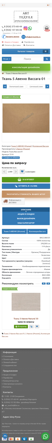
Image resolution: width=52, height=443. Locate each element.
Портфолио (29, 42)
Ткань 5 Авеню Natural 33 (26, 318)
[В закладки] (22, 171)
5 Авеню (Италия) (32, 334)
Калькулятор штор (11, 381)
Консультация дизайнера (26, 67)
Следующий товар (36, 86)
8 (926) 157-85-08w (12, 402)
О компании (8, 356)
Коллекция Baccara (41, 146)
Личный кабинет (10, 362)
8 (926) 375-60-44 (11, 399)
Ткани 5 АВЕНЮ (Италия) (21, 146)
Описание (26, 210)
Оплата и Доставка (13, 45)
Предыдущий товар (16, 86)
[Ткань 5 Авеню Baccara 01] (26, 118)
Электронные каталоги (12, 384)
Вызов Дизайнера (26, 219)
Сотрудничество (10, 365)
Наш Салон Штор (26, 223)
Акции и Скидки (12, 42)
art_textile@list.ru (12, 405)
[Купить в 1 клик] (31, 326)
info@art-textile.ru (33, 37)
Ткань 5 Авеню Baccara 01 (14, 334)
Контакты (30, 45)
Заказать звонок (12, 36)
